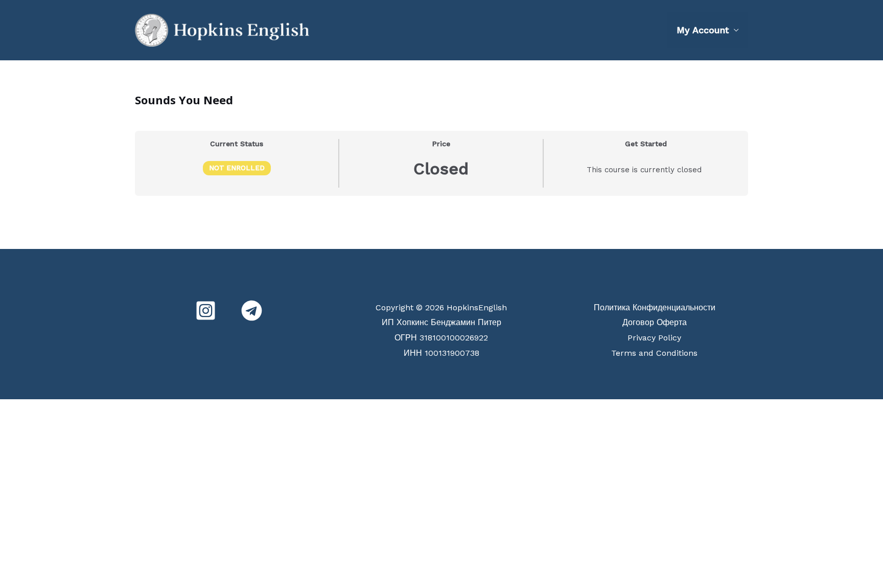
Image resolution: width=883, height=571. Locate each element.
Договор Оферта (654, 322)
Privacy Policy (654, 337)
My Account (703, 30)
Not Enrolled (237, 168)
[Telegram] (251, 310)
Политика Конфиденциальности (654, 307)
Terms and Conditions (654, 353)
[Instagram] (205, 310)
